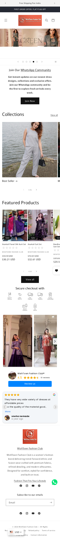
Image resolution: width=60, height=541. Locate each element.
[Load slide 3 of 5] (30, 61)
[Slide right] (36, 190)
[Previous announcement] (5, 3)
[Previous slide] (18, 62)
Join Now (30, 100)
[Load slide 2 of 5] (26, 61)
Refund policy (34, 530)
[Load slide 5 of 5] (37, 61)
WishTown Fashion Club (30, 448)
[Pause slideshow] (57, 62)
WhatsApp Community (36, 70)
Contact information (39, 535)
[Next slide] (42, 62)
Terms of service (48, 530)
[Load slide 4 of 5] (33, 61)
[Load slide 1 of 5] (23, 61)
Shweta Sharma (23, 416)
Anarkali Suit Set (35, 244)
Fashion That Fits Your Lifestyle (30, 480)
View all (54, 115)
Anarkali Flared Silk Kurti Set (14, 244)
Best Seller (8, 180)
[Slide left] (23, 190)
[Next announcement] (54, 3)
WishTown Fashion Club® (30, 373)
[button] (6, 20)
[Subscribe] (51, 502)
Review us (30, 383)
